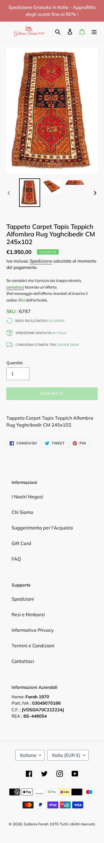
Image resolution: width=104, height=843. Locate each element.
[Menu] (94, 31)
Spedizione (41, 261)
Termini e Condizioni (33, 645)
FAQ (16, 559)
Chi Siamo (22, 512)
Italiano (28, 755)
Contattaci (23, 661)
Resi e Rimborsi (28, 614)
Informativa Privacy (33, 630)
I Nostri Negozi (27, 496)
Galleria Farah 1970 (41, 824)
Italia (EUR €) (66, 755)
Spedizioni (23, 599)
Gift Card (21, 543)
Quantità (14, 362)
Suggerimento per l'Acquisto (42, 528)
